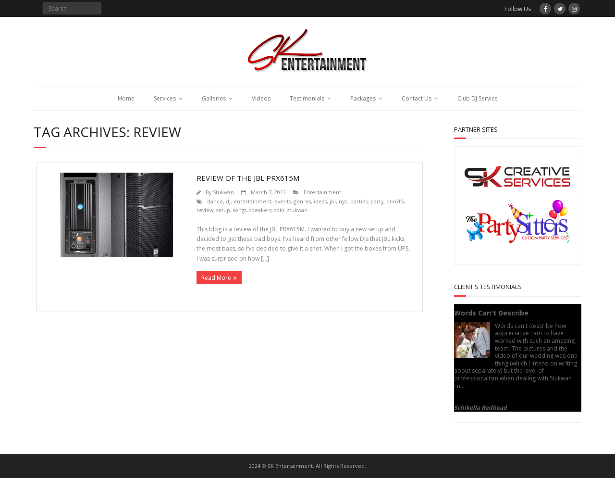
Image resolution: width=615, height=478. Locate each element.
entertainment (252, 201)
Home (126, 98)
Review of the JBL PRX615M (248, 178)
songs (239, 210)
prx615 (395, 201)
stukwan (297, 210)
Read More (216, 278)
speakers (260, 210)
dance (215, 201)
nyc (343, 201)
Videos (261, 98)
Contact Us (416, 98)
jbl (333, 201)
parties (359, 201)
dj (228, 201)
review (205, 210)
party (376, 201)
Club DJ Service (477, 98)
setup (223, 210)
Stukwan (223, 192)
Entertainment (322, 192)
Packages (363, 98)
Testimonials (307, 98)
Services (165, 98)
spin (279, 210)
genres (302, 201)
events (282, 201)
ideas (320, 201)
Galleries (214, 98)
